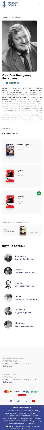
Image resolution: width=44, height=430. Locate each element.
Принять (9, 426)
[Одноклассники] (10, 83)
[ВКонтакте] (7, 83)
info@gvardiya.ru (8, 366)
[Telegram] (18, 83)
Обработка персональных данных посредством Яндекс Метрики (25, 427)
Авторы (4, 17)
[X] (15, 83)
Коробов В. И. (17, 17)
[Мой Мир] (12, 83)
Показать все (6, 128)
